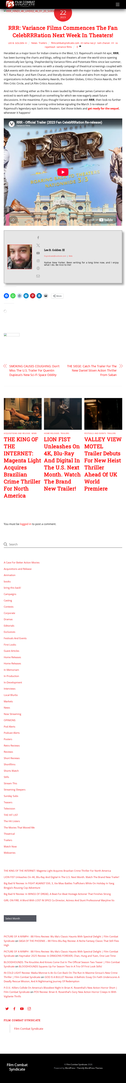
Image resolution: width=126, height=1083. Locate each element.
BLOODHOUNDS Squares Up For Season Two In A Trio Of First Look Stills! (60, 966)
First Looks (10, 644)
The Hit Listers (12, 821)
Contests (8, 606)
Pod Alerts (9, 726)
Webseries (9, 852)
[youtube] (22, 1008)
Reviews (8, 751)
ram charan (103, 42)
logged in (25, 524)
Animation (9, 575)
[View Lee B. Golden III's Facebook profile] (38, 237)
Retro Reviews (12, 745)
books (7, 581)
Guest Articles (11, 650)
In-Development (13, 682)
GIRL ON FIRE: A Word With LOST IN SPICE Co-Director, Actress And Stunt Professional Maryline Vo (59, 900)
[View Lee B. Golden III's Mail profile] (38, 276)
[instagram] (29, 1008)
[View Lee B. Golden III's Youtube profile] (38, 253)
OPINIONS (9, 720)
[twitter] (7, 1008)
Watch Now (10, 846)
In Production (11, 676)
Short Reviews (12, 758)
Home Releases (51, 433)
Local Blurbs (11, 695)
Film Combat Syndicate (22, 1020)
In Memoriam (11, 669)
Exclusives (9, 631)
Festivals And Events (95, 433)
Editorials (9, 625)
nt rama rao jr (88, 42)
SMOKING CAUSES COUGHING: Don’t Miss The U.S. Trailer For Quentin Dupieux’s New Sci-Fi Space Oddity (34, 370)
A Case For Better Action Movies (22, 562)
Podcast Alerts (12, 732)
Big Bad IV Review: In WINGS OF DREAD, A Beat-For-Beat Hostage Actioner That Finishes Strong (57, 894)
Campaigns (10, 594)
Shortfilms (9, 764)
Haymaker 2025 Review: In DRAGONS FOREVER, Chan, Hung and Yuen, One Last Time (67, 955)
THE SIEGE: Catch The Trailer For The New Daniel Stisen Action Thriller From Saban (92, 370)
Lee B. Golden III (17, 43)
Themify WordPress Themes (90, 1068)
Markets (8, 701)
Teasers (8, 802)
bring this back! (12, 587)
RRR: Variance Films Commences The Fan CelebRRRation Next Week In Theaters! (63, 31)
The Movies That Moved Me (19, 827)
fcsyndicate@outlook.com (55, 256)
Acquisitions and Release (17, 433)
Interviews (9, 688)
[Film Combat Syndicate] (20, 7)
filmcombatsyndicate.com (65, 42)
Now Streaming (12, 714)
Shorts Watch (11, 770)
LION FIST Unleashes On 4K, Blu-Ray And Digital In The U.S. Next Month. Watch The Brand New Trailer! (62, 464)
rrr (112, 42)
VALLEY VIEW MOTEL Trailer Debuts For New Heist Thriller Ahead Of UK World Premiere (103, 464)
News (34, 42)
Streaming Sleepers (14, 789)
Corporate (9, 613)
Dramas (8, 619)
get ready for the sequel (103, 108)
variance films (64, 46)
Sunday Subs (11, 796)
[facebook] (14, 1008)
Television (9, 808)
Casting (8, 600)
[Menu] (117, 4)
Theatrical (9, 833)
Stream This (10, 783)
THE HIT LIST (11, 815)
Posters (8, 739)
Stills (6, 777)
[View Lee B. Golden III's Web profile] (38, 268)
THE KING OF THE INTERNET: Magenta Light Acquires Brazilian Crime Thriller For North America (22, 467)
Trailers (43, 42)
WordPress (70, 1068)
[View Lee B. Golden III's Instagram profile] (38, 261)
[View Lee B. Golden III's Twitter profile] (38, 245)
